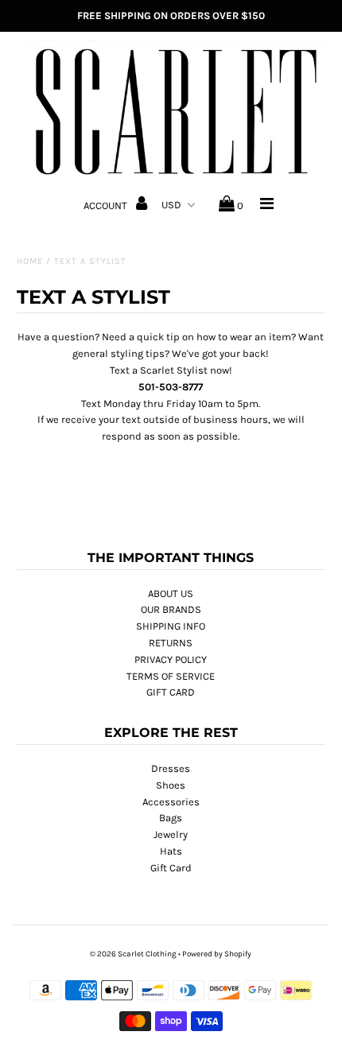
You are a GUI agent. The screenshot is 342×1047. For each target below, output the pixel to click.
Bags (170, 818)
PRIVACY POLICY (170, 659)
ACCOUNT (107, 205)
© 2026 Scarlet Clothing (133, 954)
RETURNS (170, 643)
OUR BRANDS (171, 609)
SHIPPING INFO (170, 626)
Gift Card (171, 868)
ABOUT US (170, 593)
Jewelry (171, 834)
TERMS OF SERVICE (170, 676)
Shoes (170, 785)
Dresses (170, 768)
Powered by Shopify (216, 954)
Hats (171, 851)
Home (30, 261)
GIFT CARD (170, 692)
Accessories (171, 802)
